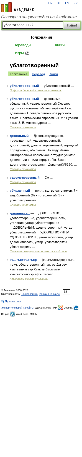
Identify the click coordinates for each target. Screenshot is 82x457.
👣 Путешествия (11, 301)
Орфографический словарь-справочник (36, 90)
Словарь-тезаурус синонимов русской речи (38, 251)
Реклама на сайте (49, 294)
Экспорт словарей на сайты (17, 307)
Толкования (41, 37)
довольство (20, 213)
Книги (60, 45)
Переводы (22, 45)
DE (59, 3)
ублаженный (20, 190)
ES (67, 3)
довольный (19, 135)
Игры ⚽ (22, 53)
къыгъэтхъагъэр (23, 260)
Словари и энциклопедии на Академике (39, 17)
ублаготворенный (24, 85)
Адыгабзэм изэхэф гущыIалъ (29, 278)
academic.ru (17, 7)
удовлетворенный (25, 177)
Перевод (38, 74)
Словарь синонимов (23, 127)
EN (50, 3)
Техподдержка (29, 294)
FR (75, 3)
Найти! (72, 25)
